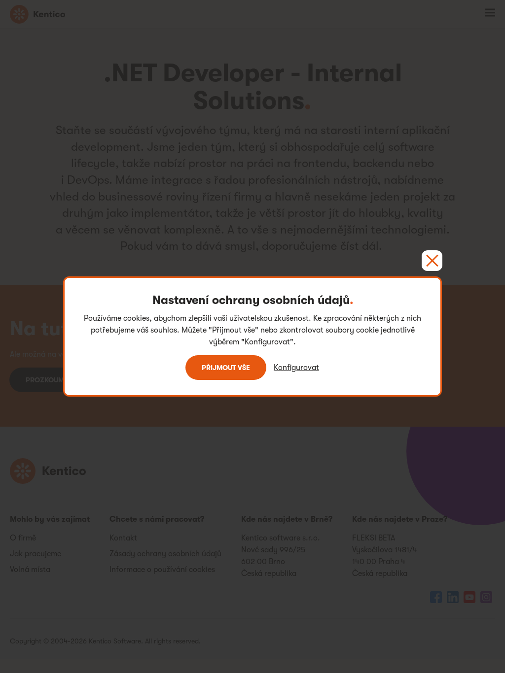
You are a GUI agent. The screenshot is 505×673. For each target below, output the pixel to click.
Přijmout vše (226, 367)
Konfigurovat (296, 367)
